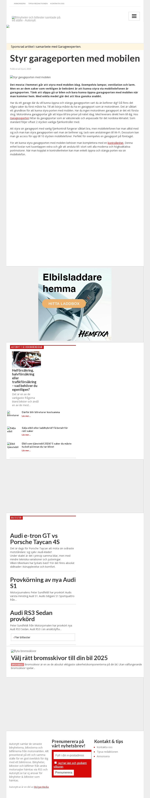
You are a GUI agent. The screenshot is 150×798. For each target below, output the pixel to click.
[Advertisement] (75, 211)
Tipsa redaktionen (38, 4)
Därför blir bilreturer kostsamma (41, 412)
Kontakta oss (57, 4)
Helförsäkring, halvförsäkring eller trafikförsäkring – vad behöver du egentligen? (24, 380)
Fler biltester (21, 637)
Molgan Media (41, 786)
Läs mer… (26, 416)
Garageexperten (19, 118)
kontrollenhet (115, 143)
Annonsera (20, 4)
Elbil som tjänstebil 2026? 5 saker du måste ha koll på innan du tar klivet (47, 445)
